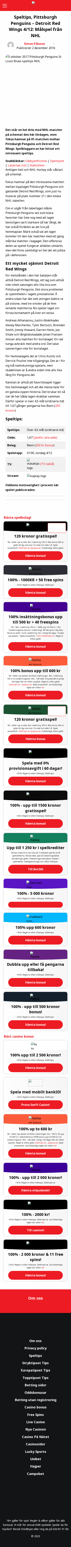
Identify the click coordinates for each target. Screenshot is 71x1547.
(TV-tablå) (47, 464)
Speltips (35, 1355)
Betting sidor (35, 1385)
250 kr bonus (45, 445)
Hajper (35, 1466)
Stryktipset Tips (35, 1363)
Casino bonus (36, 1407)
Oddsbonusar (35, 1392)
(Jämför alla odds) (45, 438)
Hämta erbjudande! (35, 1190)
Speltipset (57, 161)
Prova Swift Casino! (35, 1105)
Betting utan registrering (35, 1400)
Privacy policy (35, 1348)
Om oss (35, 1341)
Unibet (35, 1459)
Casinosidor (35, 1444)
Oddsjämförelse (36, 161)
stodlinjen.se (14, 684)
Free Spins (35, 1414)
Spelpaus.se (36, 548)
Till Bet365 (35, 869)
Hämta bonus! (35, 556)
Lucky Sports (35, 1451)
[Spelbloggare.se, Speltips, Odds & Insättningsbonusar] (35, 5)
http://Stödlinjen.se (45, 636)
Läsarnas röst (17, 165)
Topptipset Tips (36, 1377)
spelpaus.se (27, 684)
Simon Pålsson (34, 44)
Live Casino (35, 1422)
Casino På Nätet (35, 1437)
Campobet (35, 1473)
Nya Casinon (35, 1429)
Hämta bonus (35, 739)
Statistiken (37, 165)
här (42, 687)
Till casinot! (35, 1230)
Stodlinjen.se (24, 548)
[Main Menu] (4, 5)
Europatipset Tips (35, 1370)
